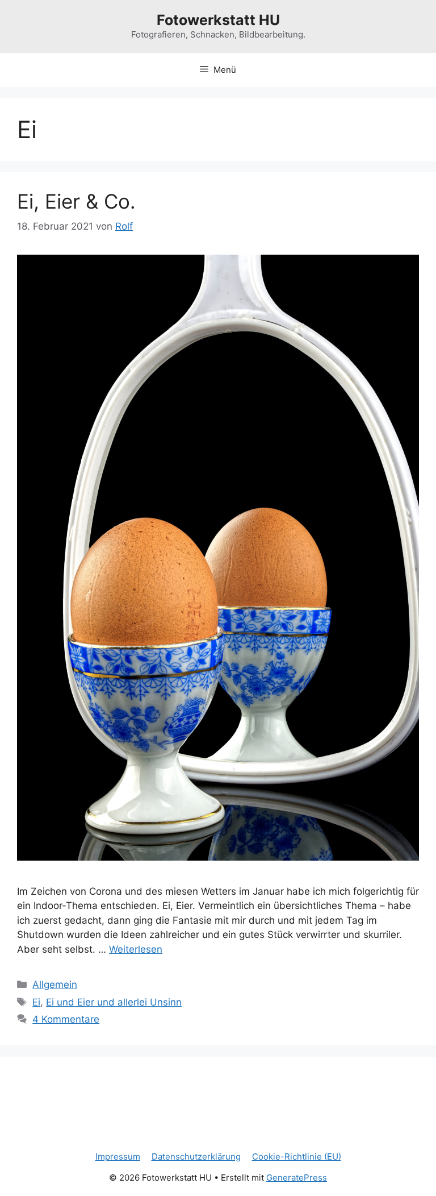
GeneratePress (296, 1177)
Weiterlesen (135, 949)
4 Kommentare (65, 1019)
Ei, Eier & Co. (76, 201)
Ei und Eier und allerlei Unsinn (114, 1002)
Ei (36, 1002)
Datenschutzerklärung (196, 1156)
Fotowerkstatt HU (218, 19)
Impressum (117, 1156)
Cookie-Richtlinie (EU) (296, 1156)
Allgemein (54, 984)
